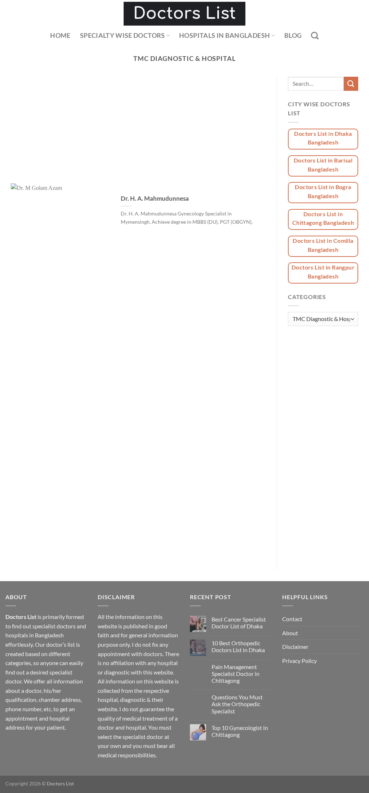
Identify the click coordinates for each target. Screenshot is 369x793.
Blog (293, 35)
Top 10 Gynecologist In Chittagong (240, 731)
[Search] (315, 35)
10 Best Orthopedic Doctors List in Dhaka (238, 646)
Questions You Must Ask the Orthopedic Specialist (237, 704)
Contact (292, 618)
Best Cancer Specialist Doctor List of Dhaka (239, 622)
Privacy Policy (299, 660)
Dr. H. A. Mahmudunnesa (155, 198)
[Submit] (351, 84)
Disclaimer (295, 646)
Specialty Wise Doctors (122, 35)
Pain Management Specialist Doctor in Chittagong (235, 673)
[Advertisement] (138, 130)
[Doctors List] (185, 14)
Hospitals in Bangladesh (224, 35)
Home (60, 35)
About (290, 632)
